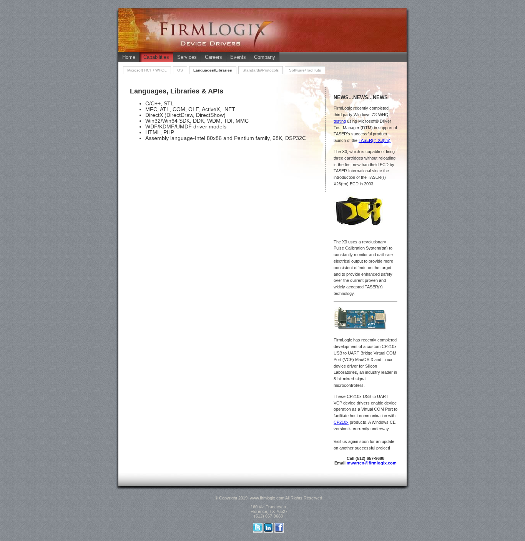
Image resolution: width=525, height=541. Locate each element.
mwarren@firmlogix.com (372, 463)
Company (264, 57)
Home (128, 57)
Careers (213, 57)
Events (238, 57)
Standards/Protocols (261, 70)
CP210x (341, 422)
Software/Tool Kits (305, 70)
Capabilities (156, 57)
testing (340, 121)
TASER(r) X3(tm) (374, 140)
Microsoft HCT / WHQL (147, 70)
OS (180, 70)
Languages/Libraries (212, 70)
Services (187, 57)
